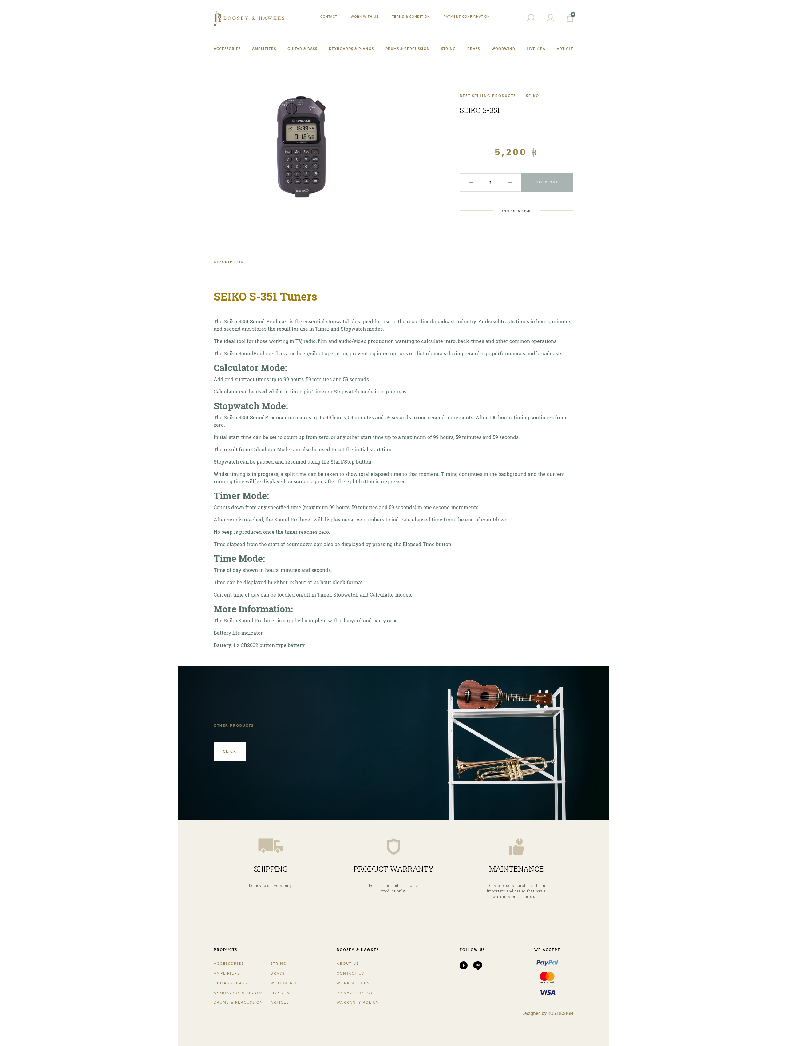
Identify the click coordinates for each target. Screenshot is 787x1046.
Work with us (364, 16)
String (448, 49)
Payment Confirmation (467, 16)
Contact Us (350, 974)
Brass (473, 49)
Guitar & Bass (302, 49)
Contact (328, 16)
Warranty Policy (358, 1002)
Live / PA (536, 49)
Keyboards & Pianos (351, 49)
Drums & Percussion (407, 49)
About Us (348, 964)
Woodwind (503, 49)
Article (565, 49)
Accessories (227, 49)
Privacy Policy (355, 993)
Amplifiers (264, 49)
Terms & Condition (411, 16)
